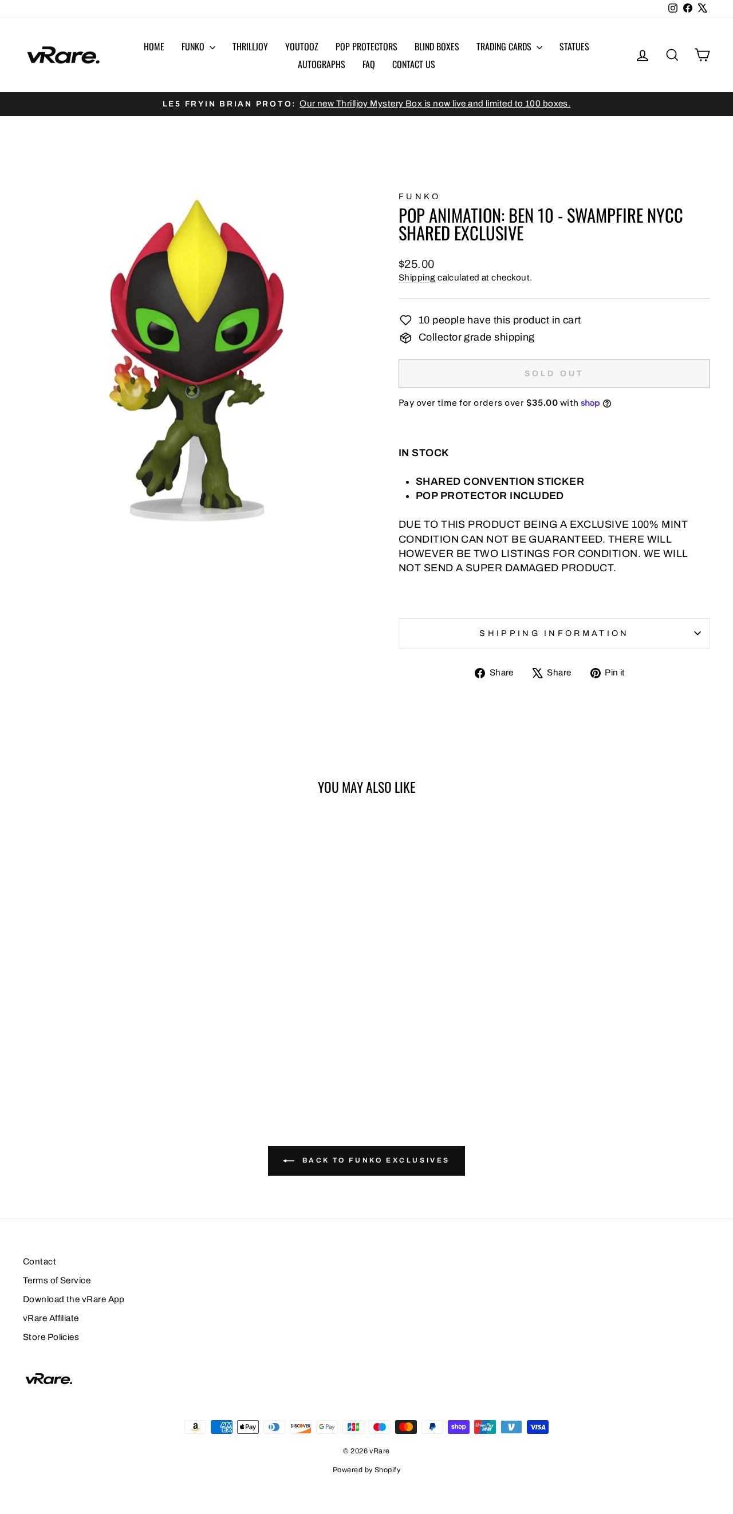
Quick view (104, 970)
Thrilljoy (250, 46)
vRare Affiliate (51, 1318)
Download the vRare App (74, 1299)
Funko (194, 46)
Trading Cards (505, 46)
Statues (574, 46)
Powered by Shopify (366, 1470)
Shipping (417, 277)
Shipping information (554, 633)
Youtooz (301, 46)
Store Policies (51, 1337)
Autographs (321, 64)
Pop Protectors (366, 46)
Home (154, 46)
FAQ (368, 64)
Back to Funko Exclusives (374, 1160)
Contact (39, 1261)
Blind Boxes (437, 46)
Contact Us (413, 64)
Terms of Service (56, 1280)
